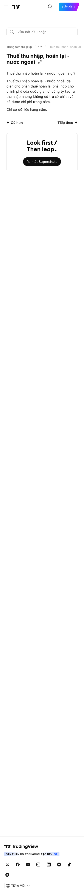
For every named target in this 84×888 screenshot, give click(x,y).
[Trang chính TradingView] (16, 7)
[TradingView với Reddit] (7, 875)
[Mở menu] (6, 7)
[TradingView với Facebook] (18, 864)
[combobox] (42, 32)
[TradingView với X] (7, 864)
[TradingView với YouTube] (28, 864)
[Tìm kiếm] (50, 7)
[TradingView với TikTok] (69, 864)
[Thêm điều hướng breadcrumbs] (40, 47)
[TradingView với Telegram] (59, 864)
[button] (19, 47)
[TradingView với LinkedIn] (49, 864)
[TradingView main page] (21, 846)
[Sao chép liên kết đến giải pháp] (40, 62)
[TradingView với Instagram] (38, 864)
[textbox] (43, 32)
